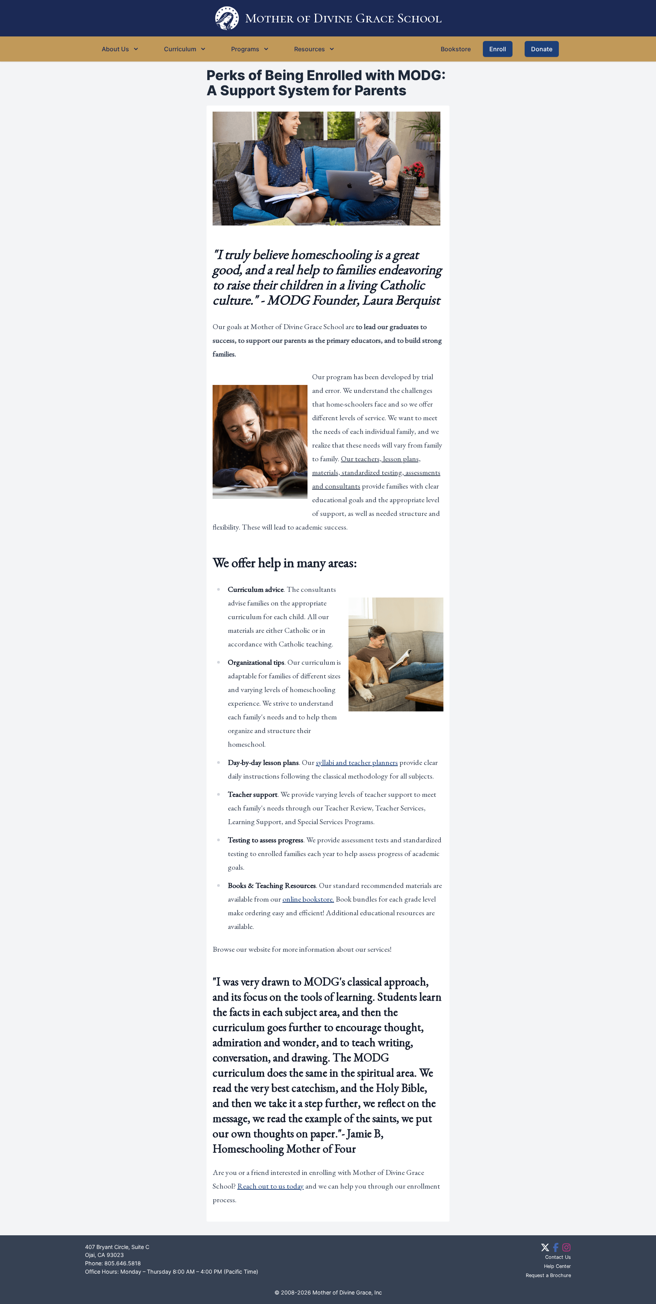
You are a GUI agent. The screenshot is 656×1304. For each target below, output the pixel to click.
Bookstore (456, 49)
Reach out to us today (270, 1186)
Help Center (557, 1266)
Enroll (497, 49)
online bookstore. (308, 899)
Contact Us (558, 1257)
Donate (541, 49)
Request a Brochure (548, 1275)
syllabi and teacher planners (357, 762)
